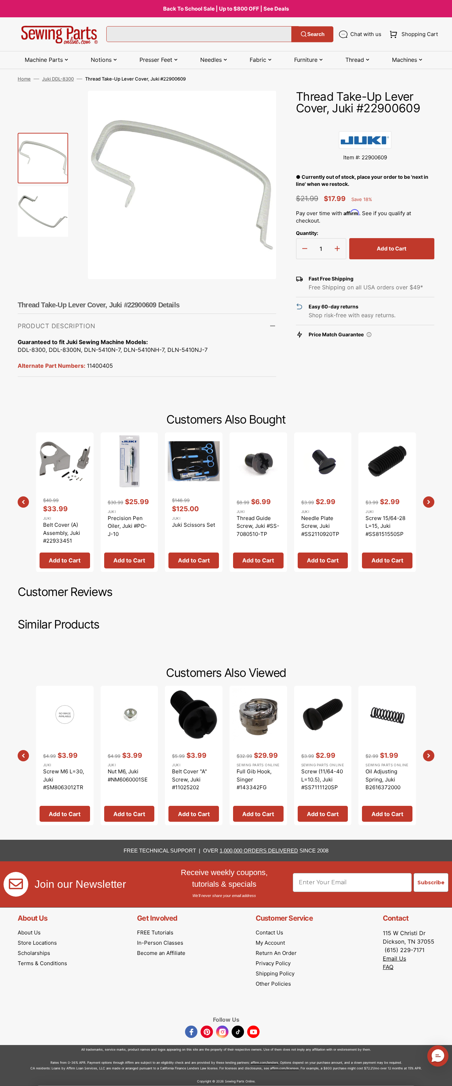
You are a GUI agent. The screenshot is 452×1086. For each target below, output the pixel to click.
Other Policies (273, 983)
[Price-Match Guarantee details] (369, 334)
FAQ (388, 966)
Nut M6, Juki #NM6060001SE (128, 775)
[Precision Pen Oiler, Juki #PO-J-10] (129, 502)
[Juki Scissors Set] (193, 502)
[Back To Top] (441, 1075)
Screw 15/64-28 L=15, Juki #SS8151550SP (385, 526)
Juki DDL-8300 (58, 79)
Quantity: (307, 233)
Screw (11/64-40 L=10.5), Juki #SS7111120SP (322, 779)
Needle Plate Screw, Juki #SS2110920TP (320, 526)
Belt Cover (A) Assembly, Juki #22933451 (61, 532)
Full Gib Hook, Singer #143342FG (254, 779)
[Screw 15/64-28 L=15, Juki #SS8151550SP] (387, 502)
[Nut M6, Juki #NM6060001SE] (129, 755)
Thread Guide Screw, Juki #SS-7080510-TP (258, 526)
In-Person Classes (160, 942)
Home (24, 79)
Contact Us (269, 932)
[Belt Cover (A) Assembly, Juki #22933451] (65, 502)
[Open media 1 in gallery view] (260, 107)
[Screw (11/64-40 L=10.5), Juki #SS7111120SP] (323, 755)
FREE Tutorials (155, 932)
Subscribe (431, 882)
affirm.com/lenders (264, 1062)
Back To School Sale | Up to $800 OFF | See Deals (226, 8)
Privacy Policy (273, 963)
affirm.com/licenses (284, 1068)
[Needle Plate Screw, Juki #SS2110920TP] (323, 502)
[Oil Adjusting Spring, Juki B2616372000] (387, 755)
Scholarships (34, 953)
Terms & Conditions (42, 963)
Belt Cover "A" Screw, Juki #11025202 (189, 779)
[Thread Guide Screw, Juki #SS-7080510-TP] (258, 502)
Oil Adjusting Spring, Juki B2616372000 (382, 779)
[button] (412, 34)
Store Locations (37, 942)
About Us (29, 932)
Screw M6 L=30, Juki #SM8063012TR (63, 779)
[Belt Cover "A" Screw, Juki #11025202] (193, 755)
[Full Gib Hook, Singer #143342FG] (258, 755)
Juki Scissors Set (193, 524)
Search (316, 34)
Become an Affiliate (161, 953)
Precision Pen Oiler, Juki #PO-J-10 (127, 526)
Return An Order (276, 953)
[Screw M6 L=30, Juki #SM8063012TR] (65, 755)
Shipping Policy (275, 973)
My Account (270, 942)
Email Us (394, 958)
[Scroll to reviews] (365, 124)
